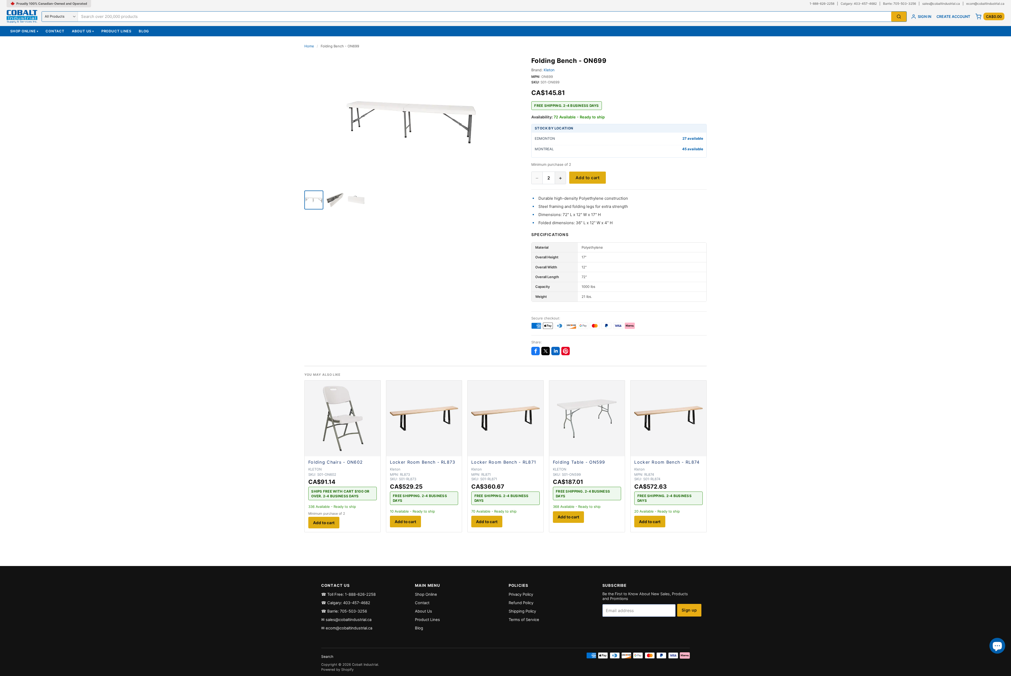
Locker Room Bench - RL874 (667, 462)
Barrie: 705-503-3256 (899, 4)
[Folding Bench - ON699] (313, 200)
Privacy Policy (521, 594)
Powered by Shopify (337, 670)
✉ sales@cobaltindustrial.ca (346, 619)
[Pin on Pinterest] (565, 351)
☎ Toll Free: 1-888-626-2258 (348, 594)
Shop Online (24, 31)
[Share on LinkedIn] (555, 351)
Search (327, 656)
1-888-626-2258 (822, 4)
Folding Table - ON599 (579, 462)
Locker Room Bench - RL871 (503, 462)
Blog (144, 31)
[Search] (898, 17)
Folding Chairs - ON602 (335, 462)
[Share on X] (545, 351)
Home (309, 46)
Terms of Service (524, 619)
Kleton (549, 70)
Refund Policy (521, 602)
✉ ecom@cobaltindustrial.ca (346, 628)
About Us (83, 31)
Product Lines (116, 31)
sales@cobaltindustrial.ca (941, 4)
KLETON (315, 469)
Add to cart (587, 177)
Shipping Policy (522, 611)
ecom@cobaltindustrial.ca (985, 4)
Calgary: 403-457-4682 (859, 4)
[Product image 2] (334, 200)
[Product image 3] (355, 200)
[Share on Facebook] (535, 351)
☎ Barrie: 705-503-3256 (344, 611)
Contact (55, 31)
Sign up (689, 610)
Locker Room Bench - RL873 (422, 462)
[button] (411, 122)
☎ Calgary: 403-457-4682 (345, 602)
